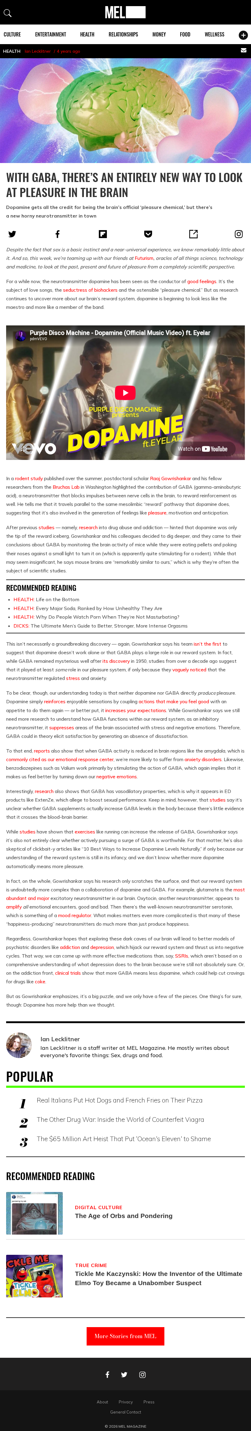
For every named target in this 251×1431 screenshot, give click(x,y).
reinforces (55, 701)
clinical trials (68, 973)
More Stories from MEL (125, 1336)
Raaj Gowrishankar (170, 478)
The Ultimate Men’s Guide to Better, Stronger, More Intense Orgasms (100, 626)
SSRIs (181, 956)
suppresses (61, 727)
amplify (14, 907)
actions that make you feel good (174, 701)
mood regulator (74, 915)
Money (159, 34)
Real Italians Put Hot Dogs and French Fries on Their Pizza (120, 1100)
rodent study (29, 478)
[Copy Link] (193, 234)
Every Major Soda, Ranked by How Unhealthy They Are (87, 608)
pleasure (157, 513)
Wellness (214, 34)
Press (149, 1401)
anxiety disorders (203, 759)
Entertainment (50, 34)
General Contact (125, 1412)
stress (73, 678)
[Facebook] (57, 234)
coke (40, 981)
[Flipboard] (103, 234)
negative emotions (116, 776)
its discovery (116, 661)
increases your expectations (135, 710)
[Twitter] (12, 234)
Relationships (123, 34)
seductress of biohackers (90, 290)
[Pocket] (148, 234)
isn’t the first (207, 644)
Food (185, 34)
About (102, 1401)
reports (42, 751)
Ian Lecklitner (38, 51)
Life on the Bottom (46, 599)
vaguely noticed (189, 669)
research (88, 527)
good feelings (201, 281)
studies (46, 527)
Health (87, 34)
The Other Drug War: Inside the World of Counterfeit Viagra (120, 1119)
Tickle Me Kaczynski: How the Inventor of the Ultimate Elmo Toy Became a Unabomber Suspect (158, 1278)
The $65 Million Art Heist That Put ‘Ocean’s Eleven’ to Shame (124, 1139)
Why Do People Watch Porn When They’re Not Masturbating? (96, 617)
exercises (85, 832)
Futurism (144, 258)
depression (102, 947)
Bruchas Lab (66, 487)
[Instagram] (239, 234)
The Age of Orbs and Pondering (124, 1215)
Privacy (126, 1401)
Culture (12, 34)
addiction (70, 947)
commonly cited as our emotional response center (60, 759)
